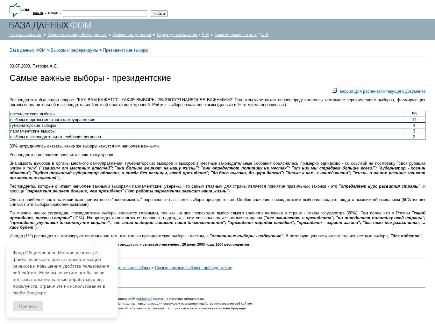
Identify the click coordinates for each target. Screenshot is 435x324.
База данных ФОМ (28, 50)
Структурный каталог (177, 34)
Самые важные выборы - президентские (193, 267)
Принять (28, 306)
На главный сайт (26, 34)
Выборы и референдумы (74, 50)
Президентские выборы (125, 50)
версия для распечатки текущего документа (382, 91)
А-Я (205, 34)
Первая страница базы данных (77, 34)
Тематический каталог (236, 34)
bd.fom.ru (144, 298)
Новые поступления (132, 34)
